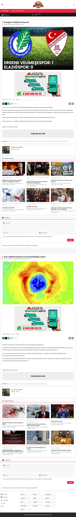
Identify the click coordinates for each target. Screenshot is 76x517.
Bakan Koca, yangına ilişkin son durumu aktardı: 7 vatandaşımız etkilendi (12, 181)
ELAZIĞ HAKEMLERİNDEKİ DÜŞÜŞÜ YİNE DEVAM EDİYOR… (25, 10)
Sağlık (65, 203)
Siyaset (14, 177)
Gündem (7, 177)
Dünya (55, 203)
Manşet (9, 24)
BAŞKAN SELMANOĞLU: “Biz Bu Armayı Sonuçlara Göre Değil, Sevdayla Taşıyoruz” (13, 451)
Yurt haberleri (13, 447)
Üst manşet (53, 204)
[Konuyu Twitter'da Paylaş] (6, 104)
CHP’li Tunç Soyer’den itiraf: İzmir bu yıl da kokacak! (61, 181)
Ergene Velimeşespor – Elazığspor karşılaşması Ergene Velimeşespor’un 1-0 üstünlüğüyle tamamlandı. (39, 141)
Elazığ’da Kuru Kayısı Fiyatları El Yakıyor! (61, 450)
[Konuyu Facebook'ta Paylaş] (3, 104)
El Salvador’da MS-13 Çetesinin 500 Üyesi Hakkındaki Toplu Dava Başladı (61, 208)
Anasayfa (5, 24)
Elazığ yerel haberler (31, 177)
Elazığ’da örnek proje (32, 206)
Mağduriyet (42, 177)
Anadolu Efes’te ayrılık (56, 421)
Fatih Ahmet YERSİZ (16, 147)
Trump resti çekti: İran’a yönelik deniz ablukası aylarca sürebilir (36, 424)
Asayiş (3, 177)
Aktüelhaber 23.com (11, 383)
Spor (20, 203)
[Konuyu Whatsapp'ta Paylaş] (9, 104)
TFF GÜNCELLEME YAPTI (8, 207)
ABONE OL (15, 103)
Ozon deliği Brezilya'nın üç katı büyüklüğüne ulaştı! (36, 383)
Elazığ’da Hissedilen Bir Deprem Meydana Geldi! (12, 423)
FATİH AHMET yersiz (64, 141)
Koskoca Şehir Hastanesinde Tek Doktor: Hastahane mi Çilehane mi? (37, 182)
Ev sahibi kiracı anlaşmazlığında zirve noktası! (36, 448)
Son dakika (18, 177)
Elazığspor (13, 445)
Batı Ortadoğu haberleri (31, 419)
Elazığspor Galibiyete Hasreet (13, 141)
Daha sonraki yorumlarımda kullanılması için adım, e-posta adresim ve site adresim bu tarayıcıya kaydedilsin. (28, 236)
